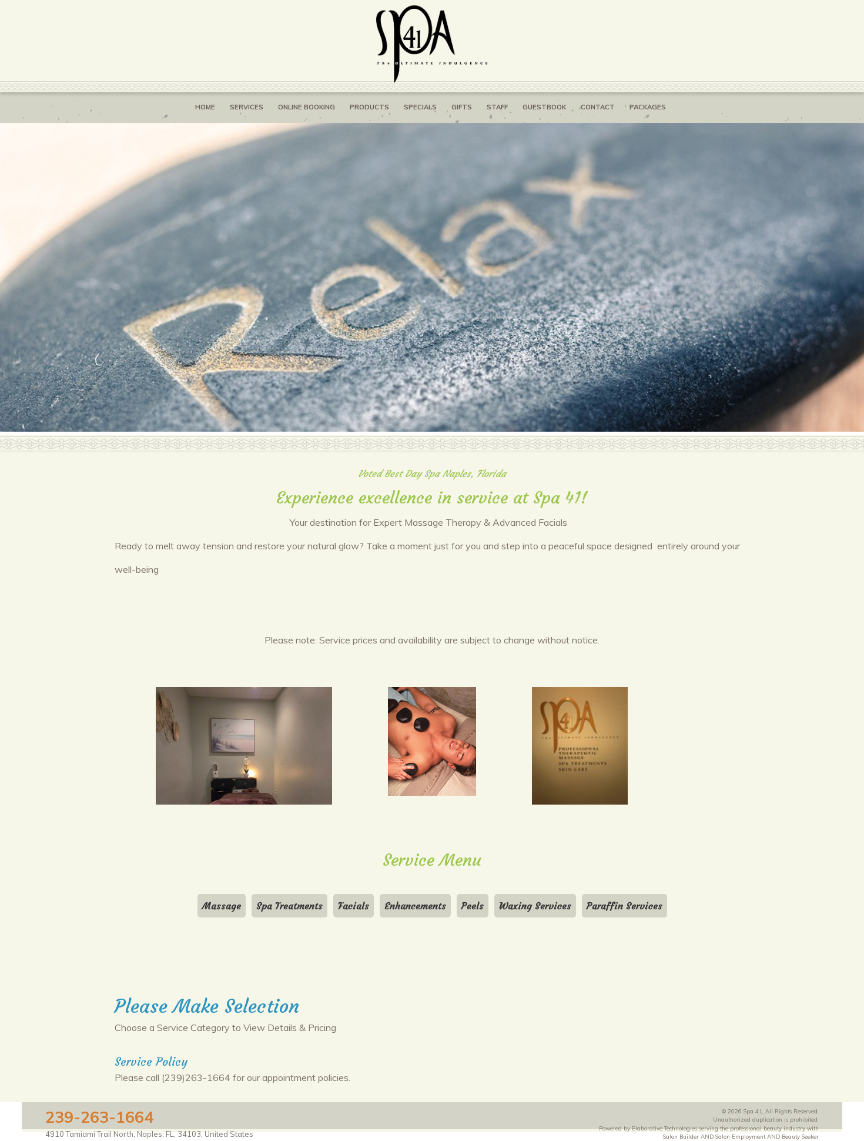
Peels (472, 906)
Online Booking (306, 107)
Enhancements (415, 906)
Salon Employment (740, 1136)
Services (246, 107)
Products (369, 107)
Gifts (461, 107)
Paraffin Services (624, 906)
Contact (598, 107)
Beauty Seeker (800, 1136)
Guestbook (544, 107)
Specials (420, 107)
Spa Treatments (289, 906)
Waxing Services (535, 906)
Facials (353, 906)
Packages (647, 107)
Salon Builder (681, 1136)
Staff (497, 107)
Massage (221, 906)
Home (205, 107)
